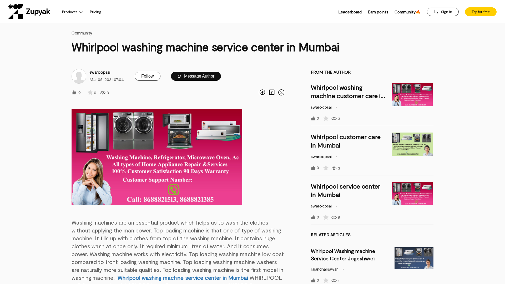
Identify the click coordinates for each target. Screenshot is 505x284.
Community (82, 32)
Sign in (446, 11)
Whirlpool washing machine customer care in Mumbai (347, 95)
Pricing (95, 11)
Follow (147, 76)
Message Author (198, 76)
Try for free (481, 12)
